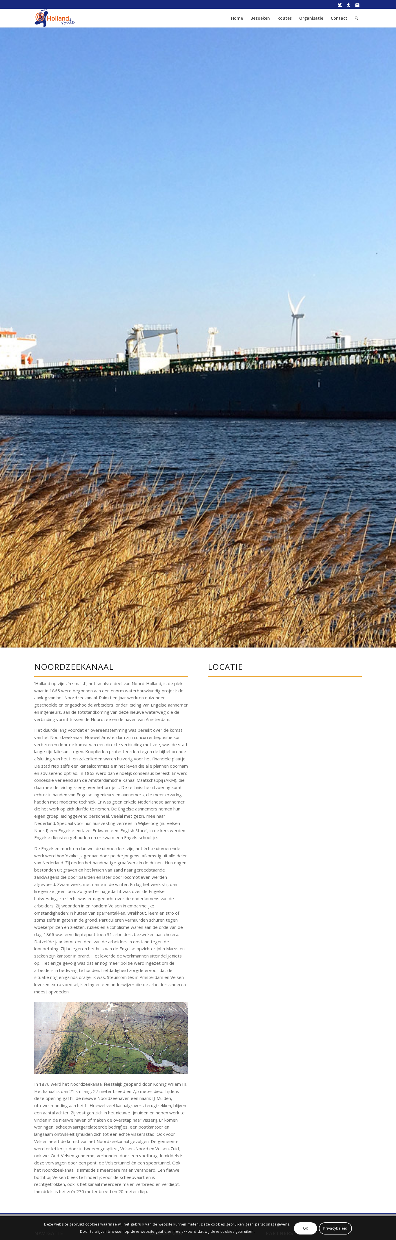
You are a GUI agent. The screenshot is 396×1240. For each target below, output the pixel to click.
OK (305, 1228)
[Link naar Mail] (357, 4)
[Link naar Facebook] (348, 4)
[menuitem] (237, 18)
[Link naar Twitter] (340, 4)
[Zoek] (356, 18)
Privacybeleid (335, 1228)
